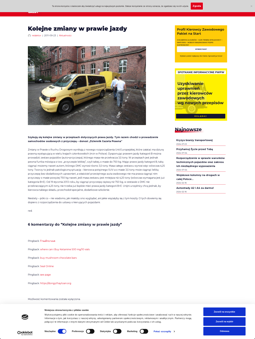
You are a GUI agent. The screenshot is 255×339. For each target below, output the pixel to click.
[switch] (90, 331)
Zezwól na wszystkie (224, 311)
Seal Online (47, 266)
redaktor (36, 35)
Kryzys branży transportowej (194, 140)
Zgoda (197, 6)
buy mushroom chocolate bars (58, 257)
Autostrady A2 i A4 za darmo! (195, 188)
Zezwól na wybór (224, 321)
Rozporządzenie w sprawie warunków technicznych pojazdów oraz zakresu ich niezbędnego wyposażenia (200, 162)
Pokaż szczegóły (162, 331)
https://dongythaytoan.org (55, 283)
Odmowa (224, 331)
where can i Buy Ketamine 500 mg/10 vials (65, 249)
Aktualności (65, 35)
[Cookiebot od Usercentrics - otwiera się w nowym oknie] (25, 333)
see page (45, 274)
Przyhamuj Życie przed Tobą (194, 149)
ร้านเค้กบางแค (47, 241)
